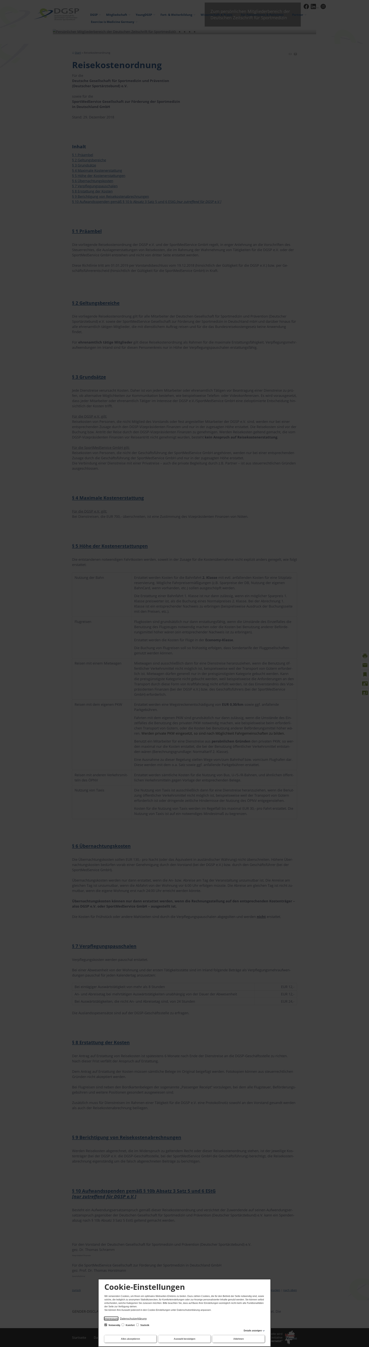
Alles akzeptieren (130, 1339)
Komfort (130, 1325)
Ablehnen (238, 1339)
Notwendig (114, 1325)
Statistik (144, 1325)
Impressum (111, 1318)
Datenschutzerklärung (133, 1318)
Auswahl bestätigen (184, 1339)
